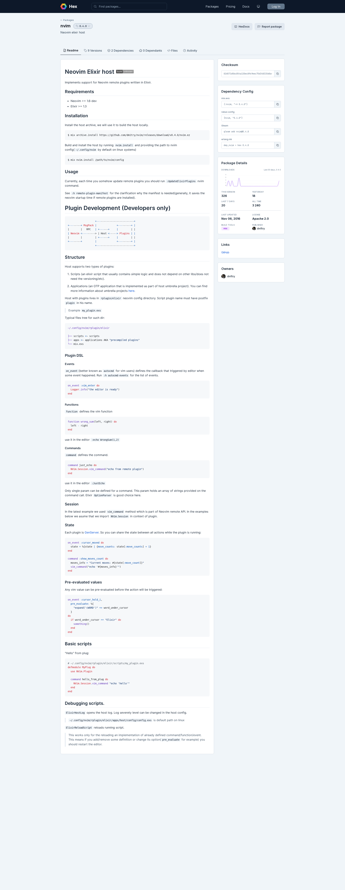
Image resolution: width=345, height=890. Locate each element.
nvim (65, 25)
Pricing (230, 6)
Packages (212, 6)
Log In (276, 6)
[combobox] (129, 6)
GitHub (225, 252)
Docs (245, 6)
